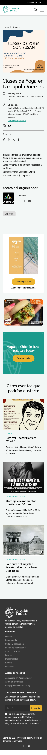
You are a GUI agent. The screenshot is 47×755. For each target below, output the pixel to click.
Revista (8, 662)
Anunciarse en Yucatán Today (18, 678)
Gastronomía (11, 640)
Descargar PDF (23, 281)
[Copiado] (4, 140)
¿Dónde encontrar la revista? (24, 288)
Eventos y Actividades (15, 647)
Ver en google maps (17, 120)
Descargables (11, 659)
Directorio (9, 655)
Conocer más (23, 358)
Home (6, 27)
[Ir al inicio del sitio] (11, 12)
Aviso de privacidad (14, 682)
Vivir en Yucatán (12, 651)
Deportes (9, 214)
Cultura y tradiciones (14, 644)
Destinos (9, 636)
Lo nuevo (9, 666)
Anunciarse (32, 2)
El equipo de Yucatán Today (17, 685)
